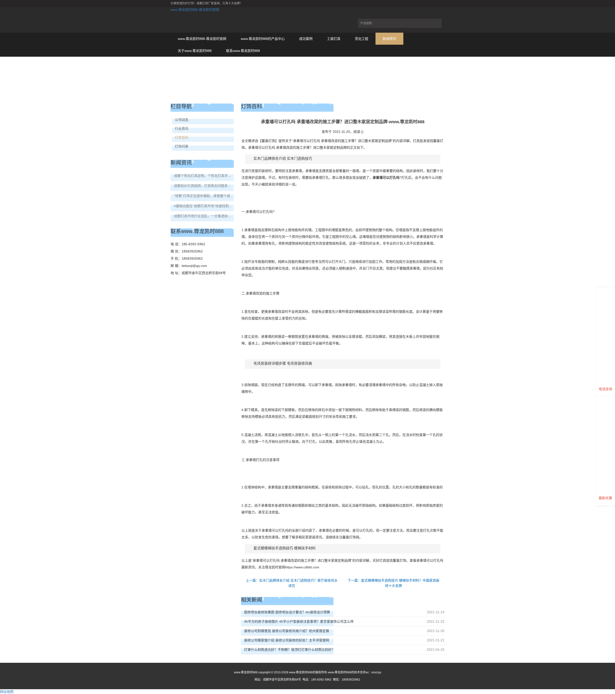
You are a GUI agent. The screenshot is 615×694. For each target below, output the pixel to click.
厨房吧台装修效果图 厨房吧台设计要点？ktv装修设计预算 (287, 612)
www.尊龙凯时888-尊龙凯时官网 (195, 10)
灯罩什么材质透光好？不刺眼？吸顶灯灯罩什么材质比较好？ (289, 649)
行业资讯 (181, 128)
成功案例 (306, 39)
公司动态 (181, 120)
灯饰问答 (181, 146)
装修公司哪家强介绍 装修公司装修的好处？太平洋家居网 (286, 640)
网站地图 (6, 692)
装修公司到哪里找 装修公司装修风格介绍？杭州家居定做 (286, 631)
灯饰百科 (181, 137)
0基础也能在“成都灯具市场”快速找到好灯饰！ (208, 206)
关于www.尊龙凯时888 (195, 51)
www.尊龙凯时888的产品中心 (263, 39)
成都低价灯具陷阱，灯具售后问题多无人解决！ (209, 186)
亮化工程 (361, 39)
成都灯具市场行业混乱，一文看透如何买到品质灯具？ (214, 216)
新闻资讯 (389, 39)
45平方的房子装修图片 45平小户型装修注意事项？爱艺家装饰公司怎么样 (299, 621)
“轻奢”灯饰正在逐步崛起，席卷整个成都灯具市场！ (212, 196)
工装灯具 (333, 39)
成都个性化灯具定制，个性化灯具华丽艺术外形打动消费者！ (219, 176)
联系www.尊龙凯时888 (243, 51)
